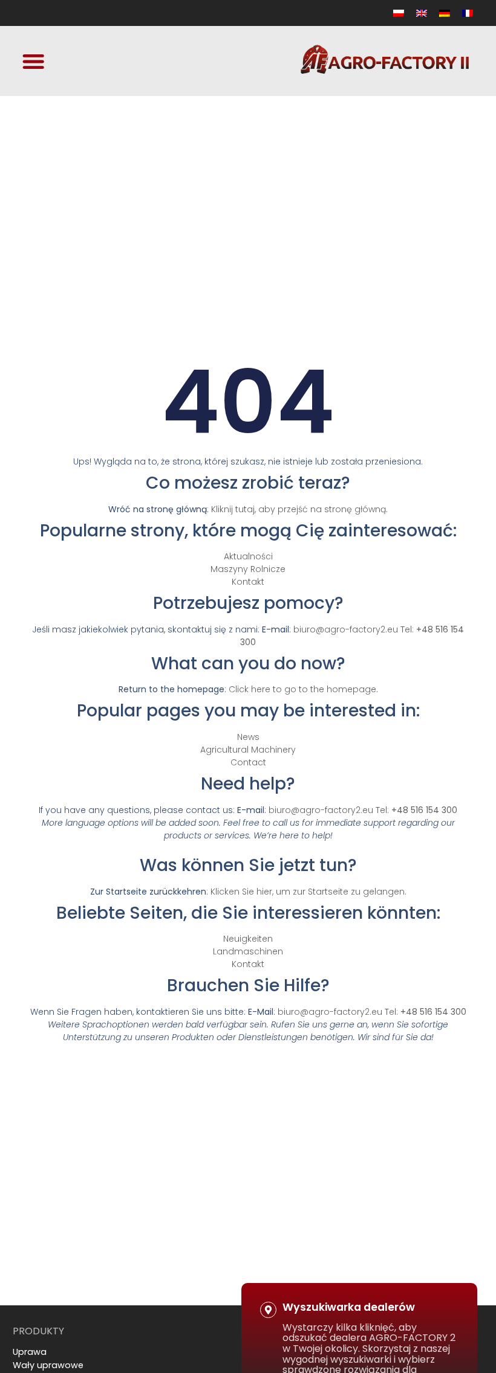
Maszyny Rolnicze (248, 569)
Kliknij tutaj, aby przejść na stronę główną (298, 509)
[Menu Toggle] (33, 61)
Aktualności (248, 556)
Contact (248, 762)
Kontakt (248, 582)
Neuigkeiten (248, 939)
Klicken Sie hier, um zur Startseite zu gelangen (307, 892)
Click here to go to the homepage (302, 689)
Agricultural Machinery (248, 750)
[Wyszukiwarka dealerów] (268, 1310)
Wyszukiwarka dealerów (348, 1307)
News (248, 737)
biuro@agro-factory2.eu (345, 629)
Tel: (416, 810)
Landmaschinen (248, 951)
